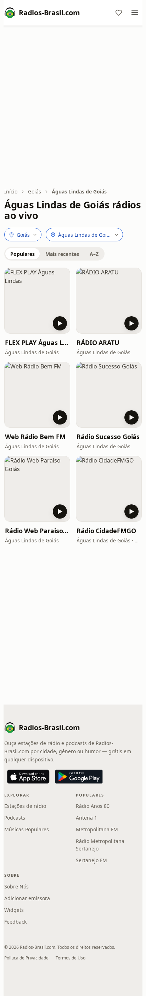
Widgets (14, 910)
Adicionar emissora (27, 898)
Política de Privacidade (26, 958)
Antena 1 (86, 817)
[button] (37, 301)
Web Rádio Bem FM (35, 436)
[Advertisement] (73, 107)
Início (10, 191)
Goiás (34, 191)
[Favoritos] (118, 12)
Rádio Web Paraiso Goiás (37, 530)
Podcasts (14, 817)
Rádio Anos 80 (93, 806)
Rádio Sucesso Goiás (108, 436)
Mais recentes (62, 254)
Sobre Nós (16, 886)
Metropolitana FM (97, 829)
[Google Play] (79, 777)
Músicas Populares (26, 829)
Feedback (15, 921)
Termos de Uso (70, 958)
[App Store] (28, 777)
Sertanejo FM (91, 860)
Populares (22, 254)
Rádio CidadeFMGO (106, 530)
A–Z (94, 254)
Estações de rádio (25, 806)
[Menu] (135, 13)
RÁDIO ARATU (98, 342)
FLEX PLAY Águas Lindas (37, 342)
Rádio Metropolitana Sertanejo (100, 845)
